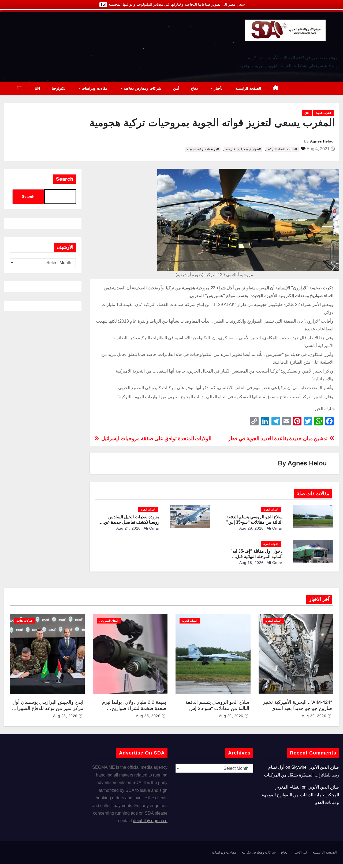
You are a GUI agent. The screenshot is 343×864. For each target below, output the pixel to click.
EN (37, 88)
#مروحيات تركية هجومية (203, 149)
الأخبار (217, 88)
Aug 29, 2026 (251, 528)
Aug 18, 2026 (251, 562)
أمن (176, 88)
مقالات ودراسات (94, 88)
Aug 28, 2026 (148, 716)
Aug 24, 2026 (128, 528)
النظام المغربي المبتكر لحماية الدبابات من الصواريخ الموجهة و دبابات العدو (300, 795)
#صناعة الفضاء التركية (282, 149)
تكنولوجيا (58, 88)
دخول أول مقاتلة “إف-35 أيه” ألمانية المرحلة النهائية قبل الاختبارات (256, 556)
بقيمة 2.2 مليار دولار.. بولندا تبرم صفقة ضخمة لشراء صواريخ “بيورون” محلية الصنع (134, 708)
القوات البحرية (273, 620)
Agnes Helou (322, 141)
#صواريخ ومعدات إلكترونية (243, 149)
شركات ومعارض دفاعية (141, 88)
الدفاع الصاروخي (108, 620)
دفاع (194, 88)
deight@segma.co (150, 820)
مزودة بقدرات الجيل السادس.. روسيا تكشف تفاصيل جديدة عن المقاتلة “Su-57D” (131, 522)
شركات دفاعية (24, 620)
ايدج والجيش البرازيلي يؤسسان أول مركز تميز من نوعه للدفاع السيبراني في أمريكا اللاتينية (47, 708)
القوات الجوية (323, 112)
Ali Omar (274, 528)
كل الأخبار (300, 852)
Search (64, 179)
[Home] (275, 88)
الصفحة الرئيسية (248, 88)
